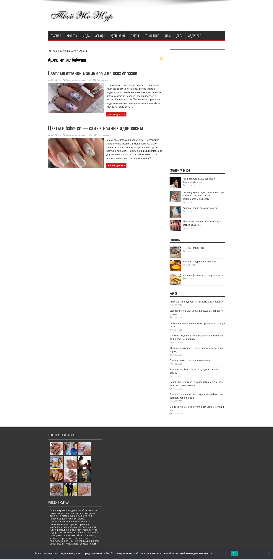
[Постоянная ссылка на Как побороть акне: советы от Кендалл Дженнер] (175, 187)
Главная (56, 36)
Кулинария (118, 36)
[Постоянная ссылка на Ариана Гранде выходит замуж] (175, 216)
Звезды (100, 36)
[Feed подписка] (161, 58)
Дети (179, 36)
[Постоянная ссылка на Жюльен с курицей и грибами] (175, 270)
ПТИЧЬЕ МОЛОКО (193, 248)
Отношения (151, 36)
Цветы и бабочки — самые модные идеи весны (95, 128)
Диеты (134, 36)
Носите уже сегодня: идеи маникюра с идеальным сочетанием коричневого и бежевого (203, 195)
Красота (72, 36)
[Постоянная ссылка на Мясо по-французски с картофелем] (175, 283)
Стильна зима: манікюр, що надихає (190, 360)
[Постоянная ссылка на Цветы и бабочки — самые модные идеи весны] (76, 167)
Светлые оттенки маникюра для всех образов (92, 73)
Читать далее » (116, 114)
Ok (234, 553)
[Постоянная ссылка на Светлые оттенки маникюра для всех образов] (76, 112)
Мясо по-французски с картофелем (203, 275)
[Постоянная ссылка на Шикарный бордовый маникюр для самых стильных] (175, 230)
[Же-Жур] (81, 21)
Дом (168, 36)
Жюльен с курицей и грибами (199, 261)
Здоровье (194, 36)
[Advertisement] (197, 107)
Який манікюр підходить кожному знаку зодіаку (196, 301)
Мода (86, 36)
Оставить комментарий (76, 80)
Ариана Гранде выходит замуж (200, 208)
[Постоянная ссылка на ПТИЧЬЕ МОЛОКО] (175, 256)
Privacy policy (221, 553)
